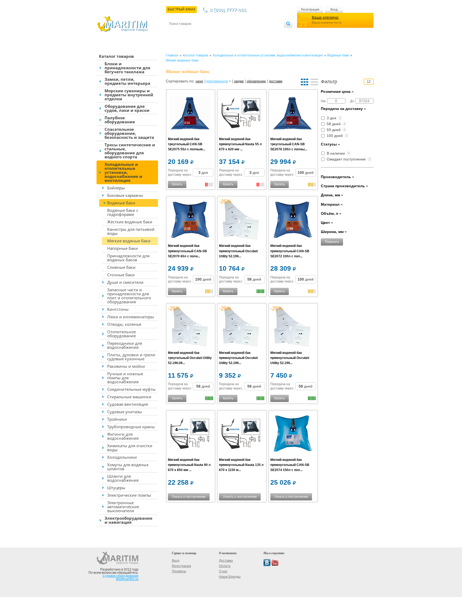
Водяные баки (121, 202)
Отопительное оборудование (121, 333)
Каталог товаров (116, 56)
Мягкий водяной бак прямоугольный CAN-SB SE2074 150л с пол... (289, 465)
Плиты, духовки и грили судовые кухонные (131, 356)
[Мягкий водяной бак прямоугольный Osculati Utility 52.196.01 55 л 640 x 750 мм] (292, 327)
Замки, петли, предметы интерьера (127, 81)
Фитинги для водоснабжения (122, 436)
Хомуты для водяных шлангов (128, 466)
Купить (177, 184)
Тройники (117, 419)
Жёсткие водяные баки (129, 221)
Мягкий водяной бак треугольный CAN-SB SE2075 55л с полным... (186, 144)
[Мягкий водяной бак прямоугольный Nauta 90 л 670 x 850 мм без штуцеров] (190, 434)
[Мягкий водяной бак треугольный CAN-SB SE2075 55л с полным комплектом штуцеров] (190, 113)
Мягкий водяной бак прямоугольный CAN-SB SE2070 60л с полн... (187, 251)
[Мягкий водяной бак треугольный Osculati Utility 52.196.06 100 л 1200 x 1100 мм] (190, 327)
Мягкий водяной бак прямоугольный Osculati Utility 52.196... (238, 251)
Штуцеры (116, 487)
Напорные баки (122, 248)
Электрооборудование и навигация (128, 520)
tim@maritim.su (127, 579)
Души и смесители (125, 282)
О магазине (233, 32)
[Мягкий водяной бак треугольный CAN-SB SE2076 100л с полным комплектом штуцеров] (292, 113)
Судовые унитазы (124, 411)
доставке (276, 81)
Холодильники (122, 457)
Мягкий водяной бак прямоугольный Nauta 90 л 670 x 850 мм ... (189, 465)
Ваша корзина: (325, 17)
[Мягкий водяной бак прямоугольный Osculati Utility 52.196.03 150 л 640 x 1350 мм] (241, 220)
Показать (332, 242)
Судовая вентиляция (127, 404)
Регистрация (310, 9)
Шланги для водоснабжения (122, 478)
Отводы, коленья (124, 324)
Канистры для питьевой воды (131, 231)
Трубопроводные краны (131, 426)
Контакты (175, 32)
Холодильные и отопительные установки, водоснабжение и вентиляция (123, 172)
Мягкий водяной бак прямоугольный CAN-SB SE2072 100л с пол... (289, 251)
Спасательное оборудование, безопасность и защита (129, 133)
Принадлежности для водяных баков (128, 257)
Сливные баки (121, 267)
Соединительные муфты (131, 389)
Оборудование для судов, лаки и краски (127, 108)
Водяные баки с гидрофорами (122, 212)
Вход (333, 9)
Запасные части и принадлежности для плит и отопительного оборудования (129, 295)
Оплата (213, 32)
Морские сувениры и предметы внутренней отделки (129, 94)
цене (199, 81)
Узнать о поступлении (189, 497)
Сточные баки (121, 274)
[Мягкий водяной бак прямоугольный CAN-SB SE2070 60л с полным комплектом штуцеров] (190, 220)
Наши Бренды (230, 577)
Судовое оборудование (120, 576)
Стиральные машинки (129, 396)
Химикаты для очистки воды (129, 447)
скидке (239, 81)
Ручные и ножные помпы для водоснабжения (125, 377)
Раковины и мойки (126, 366)
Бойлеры (116, 187)
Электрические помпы (129, 495)
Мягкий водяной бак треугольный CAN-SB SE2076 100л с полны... (288, 144)
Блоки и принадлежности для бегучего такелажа (127, 67)
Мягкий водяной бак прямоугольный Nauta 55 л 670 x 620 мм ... (240, 144)
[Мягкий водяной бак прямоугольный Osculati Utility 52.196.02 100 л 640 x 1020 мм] (241, 327)
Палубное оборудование (120, 119)
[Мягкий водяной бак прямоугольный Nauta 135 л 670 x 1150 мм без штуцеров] (241, 434)
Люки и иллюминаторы (130, 316)
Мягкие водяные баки (129, 240)
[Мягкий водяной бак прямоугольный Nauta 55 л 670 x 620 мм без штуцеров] (241, 113)
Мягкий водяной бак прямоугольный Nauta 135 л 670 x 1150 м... (241, 465)
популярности (217, 81)
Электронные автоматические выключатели (123, 506)
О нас (223, 571)
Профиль (179, 571)
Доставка (195, 32)
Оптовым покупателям (267, 32)
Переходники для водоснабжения (124, 345)
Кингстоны (118, 309)
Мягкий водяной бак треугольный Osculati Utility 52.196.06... (190, 358)
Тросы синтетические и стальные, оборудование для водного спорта (130, 150)
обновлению (256, 81)
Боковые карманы (125, 195)
